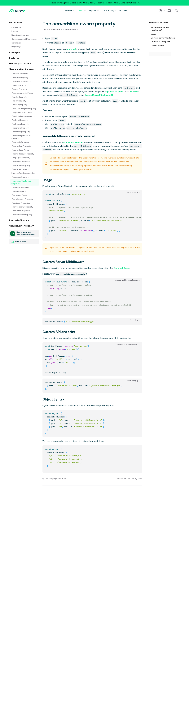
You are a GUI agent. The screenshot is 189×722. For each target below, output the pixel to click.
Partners (122, 10)
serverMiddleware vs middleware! (68, 136)
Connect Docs (121, 268)
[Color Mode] (169, 10)
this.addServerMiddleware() (98, 95)
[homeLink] (17, 10)
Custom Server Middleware (63, 262)
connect (72, 48)
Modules (134, 91)
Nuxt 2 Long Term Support (126, 3)
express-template (114, 91)
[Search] (176, 10)
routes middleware (73, 142)
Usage (47, 180)
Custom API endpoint (58, 332)
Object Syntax (53, 399)
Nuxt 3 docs (88, 3)
